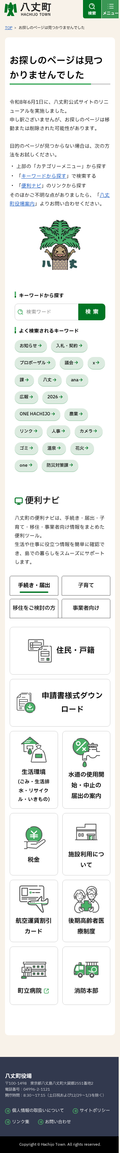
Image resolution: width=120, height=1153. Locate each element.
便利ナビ (31, 185)
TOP (8, 28)
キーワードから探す (43, 176)
